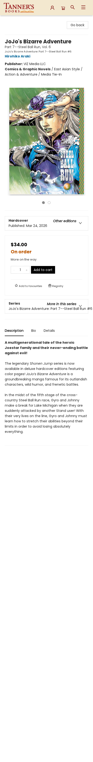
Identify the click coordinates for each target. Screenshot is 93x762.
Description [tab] (14, 330)
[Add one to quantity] (27, 269)
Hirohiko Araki (17, 56)
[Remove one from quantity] (14, 269)
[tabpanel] (46, 392)
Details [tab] (49, 330)
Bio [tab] (33, 330)
